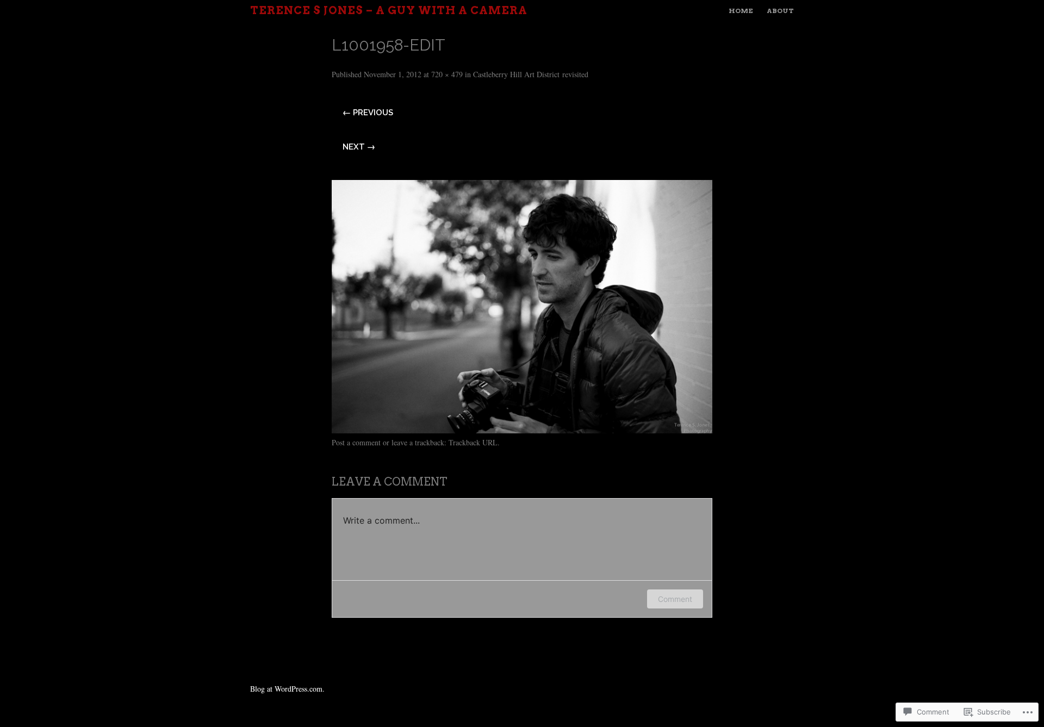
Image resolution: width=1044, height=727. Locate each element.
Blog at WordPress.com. (287, 688)
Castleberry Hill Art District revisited (530, 74)
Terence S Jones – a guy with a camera (388, 10)
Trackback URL (473, 442)
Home (741, 11)
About (780, 11)
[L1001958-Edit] (522, 429)
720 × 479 (447, 74)
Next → (359, 147)
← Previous (368, 112)
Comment (675, 599)
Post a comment (356, 442)
